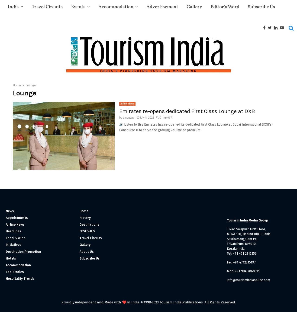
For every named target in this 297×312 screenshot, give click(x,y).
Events (78, 7)
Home (84, 211)
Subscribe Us (261, 7)
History (85, 218)
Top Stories (15, 272)
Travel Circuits (47, 7)
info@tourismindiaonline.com (248, 280)
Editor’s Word (224, 7)
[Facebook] (265, 28)
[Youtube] (283, 28)
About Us (87, 252)
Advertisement (162, 7)
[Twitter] (271, 28)
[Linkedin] (277, 28)
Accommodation (115, 7)
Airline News (127, 103)
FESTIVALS (87, 231)
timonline (129, 117)
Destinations (89, 225)
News (10, 211)
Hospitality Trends (20, 279)
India (13, 7)
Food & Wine (15, 238)
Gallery (194, 7)
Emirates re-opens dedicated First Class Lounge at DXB (187, 111)
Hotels (11, 258)
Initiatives (13, 245)
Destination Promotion (23, 252)
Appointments (17, 218)
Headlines (13, 231)
